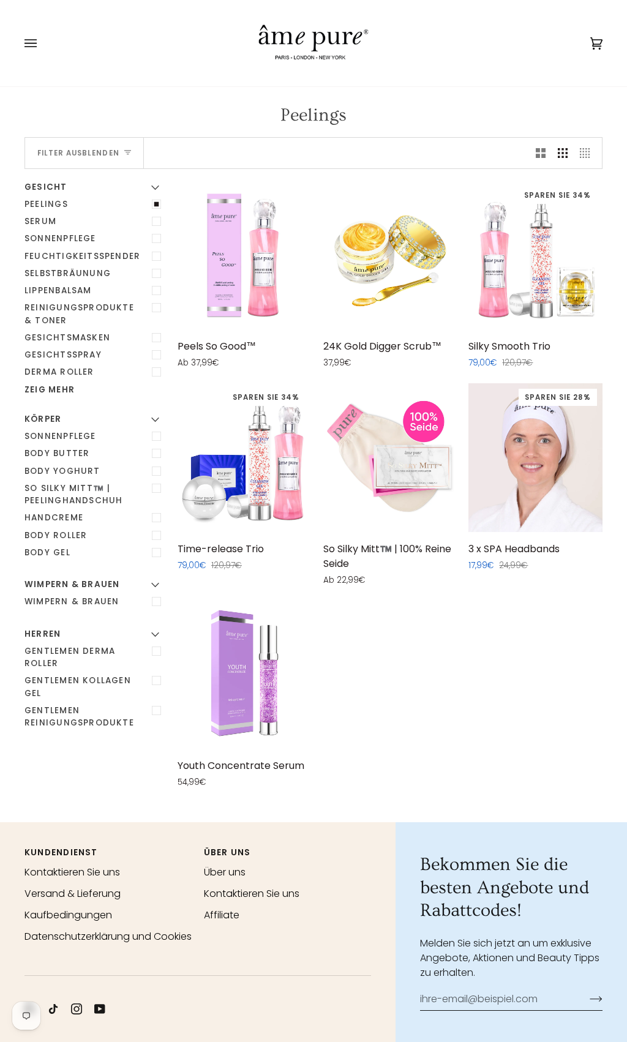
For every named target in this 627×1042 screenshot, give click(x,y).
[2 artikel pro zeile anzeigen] (541, 153)
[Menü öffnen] (42, 43)
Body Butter (56, 453)
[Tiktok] (53, 1008)
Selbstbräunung (67, 273)
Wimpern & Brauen (71, 601)
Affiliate (221, 915)
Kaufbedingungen (68, 915)
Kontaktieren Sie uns (72, 872)
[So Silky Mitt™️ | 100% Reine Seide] (390, 457)
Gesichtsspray (63, 355)
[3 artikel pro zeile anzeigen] (563, 153)
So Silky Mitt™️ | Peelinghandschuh (73, 494)
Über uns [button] (227, 852)
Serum (40, 221)
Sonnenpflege (60, 238)
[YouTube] (99, 1008)
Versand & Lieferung (72, 893)
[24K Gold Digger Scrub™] (390, 255)
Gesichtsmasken (67, 337)
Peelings (46, 204)
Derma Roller (59, 372)
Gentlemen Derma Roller (69, 657)
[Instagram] (76, 1008)
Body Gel (47, 552)
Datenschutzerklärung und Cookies (108, 936)
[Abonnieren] (586, 998)
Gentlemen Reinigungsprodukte (79, 717)
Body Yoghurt (62, 471)
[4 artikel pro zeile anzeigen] (588, 153)
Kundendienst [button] (61, 852)
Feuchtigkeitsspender (82, 256)
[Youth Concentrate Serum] (245, 674)
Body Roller (55, 535)
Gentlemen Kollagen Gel (77, 687)
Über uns (225, 872)
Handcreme (53, 517)
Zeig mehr (49, 389)
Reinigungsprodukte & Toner (79, 314)
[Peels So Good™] (245, 255)
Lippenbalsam (58, 290)
